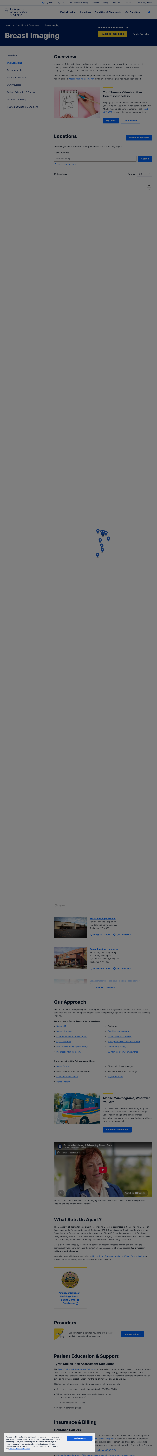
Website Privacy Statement (19, 1449)
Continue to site (79, 1438)
